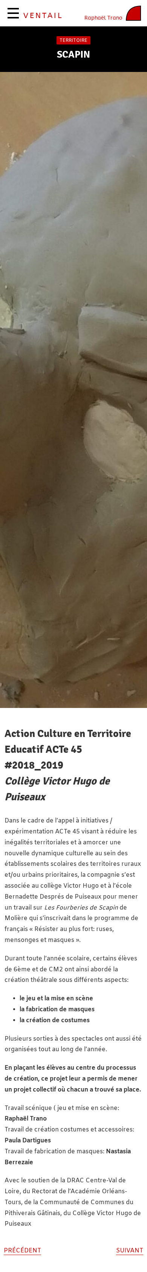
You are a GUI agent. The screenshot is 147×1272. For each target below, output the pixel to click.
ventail (43, 15)
